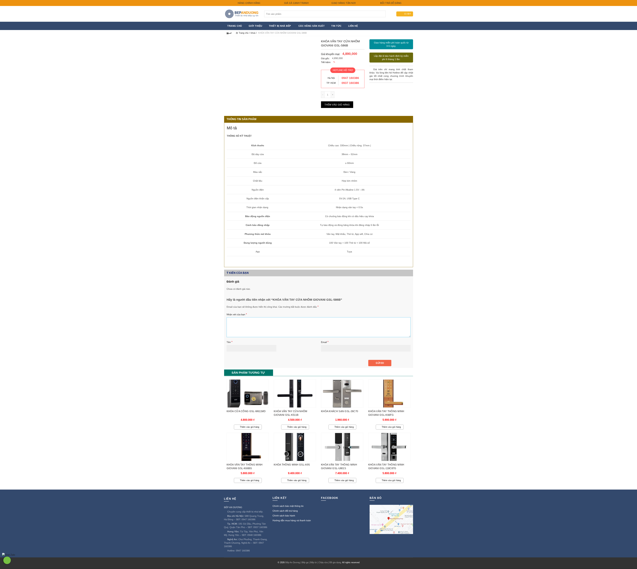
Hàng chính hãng (248, 3)
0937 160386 (350, 83)
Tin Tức (336, 26)
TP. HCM (331, 83)
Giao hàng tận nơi (343, 3)
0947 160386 (350, 78)
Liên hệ (353, 26)
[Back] (229, 33)
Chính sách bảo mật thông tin (288, 506)
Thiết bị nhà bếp (280, 26)
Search (382, 14)
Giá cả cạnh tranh (295, 3)
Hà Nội (331, 78)
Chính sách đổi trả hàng (285, 510)
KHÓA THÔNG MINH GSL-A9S (292, 464)
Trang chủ (234, 26)
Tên (229, 342)
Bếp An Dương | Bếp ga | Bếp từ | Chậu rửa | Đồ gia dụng (313, 562)
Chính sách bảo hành (284, 515)
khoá (253, 33)
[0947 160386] (7, 560)
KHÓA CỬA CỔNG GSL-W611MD (246, 411)
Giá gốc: (325, 58)
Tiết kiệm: (326, 62)
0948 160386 (254, 535)
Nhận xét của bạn (237, 314)
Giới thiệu (255, 26)
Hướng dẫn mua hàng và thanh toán (292, 520)
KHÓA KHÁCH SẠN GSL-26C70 (339, 411)
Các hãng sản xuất (311, 26)
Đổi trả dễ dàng (391, 3)
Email (324, 342)
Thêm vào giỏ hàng (337, 104)
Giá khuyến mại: (330, 54)
